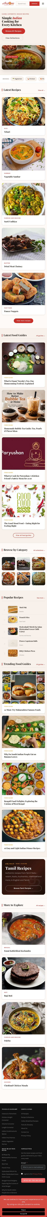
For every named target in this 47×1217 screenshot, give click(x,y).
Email (23, 1163)
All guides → (40, 336)
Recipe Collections (27, 1117)
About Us (24, 1128)
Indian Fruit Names (8, 1138)
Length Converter (8, 1127)
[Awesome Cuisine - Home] (8, 3)
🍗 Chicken (31, 79)
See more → (41, 598)
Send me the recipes (33, 1180)
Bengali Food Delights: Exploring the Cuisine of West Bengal (10, 1183)
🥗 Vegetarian (17, 79)
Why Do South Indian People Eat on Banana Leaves (9, 1192)
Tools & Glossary (27, 1125)
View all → (41, 90)
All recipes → (40, 905)
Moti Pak (5, 1164)
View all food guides (23, 535)
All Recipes (25, 1113)
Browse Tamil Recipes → (23, 888)
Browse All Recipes (13, 31)
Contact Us (25, 1132)
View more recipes (23, 321)
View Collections (12, 38)
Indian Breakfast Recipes (29, 1121)
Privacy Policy (26, 1136)
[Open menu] (43, 3)
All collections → (39, 550)
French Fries (6, 1168)
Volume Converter (8, 1124)
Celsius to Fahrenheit (9, 1113)
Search (34, 3)
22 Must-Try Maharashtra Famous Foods (9, 1157)
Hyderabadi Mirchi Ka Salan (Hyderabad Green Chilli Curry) (10, 1174)
